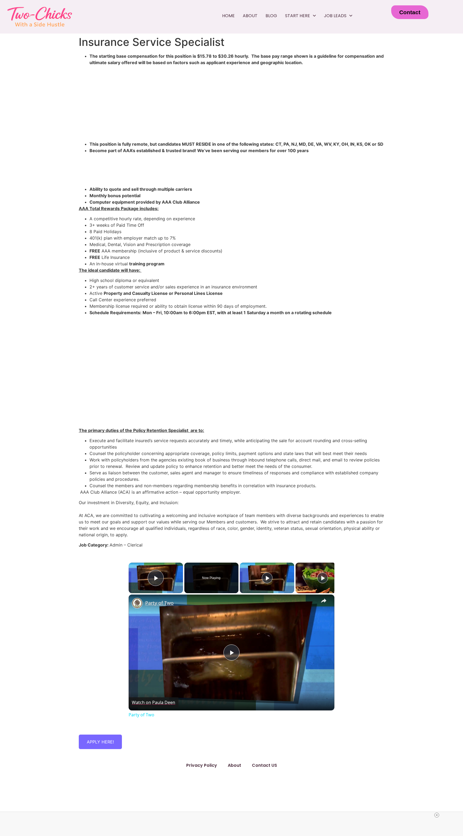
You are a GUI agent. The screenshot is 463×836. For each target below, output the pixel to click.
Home (228, 16)
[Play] (267, 578)
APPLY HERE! (100, 742)
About (250, 16)
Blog (271, 16)
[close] (436, 815)
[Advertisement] (231, 385)
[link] (137, 603)
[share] (323, 601)
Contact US (264, 765)
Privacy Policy (201, 765)
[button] (300, 16)
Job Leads (335, 16)
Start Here (297, 16)
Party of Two (159, 603)
